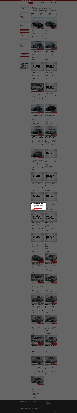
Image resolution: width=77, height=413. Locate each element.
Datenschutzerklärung (33, 209)
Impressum (37, 209)
